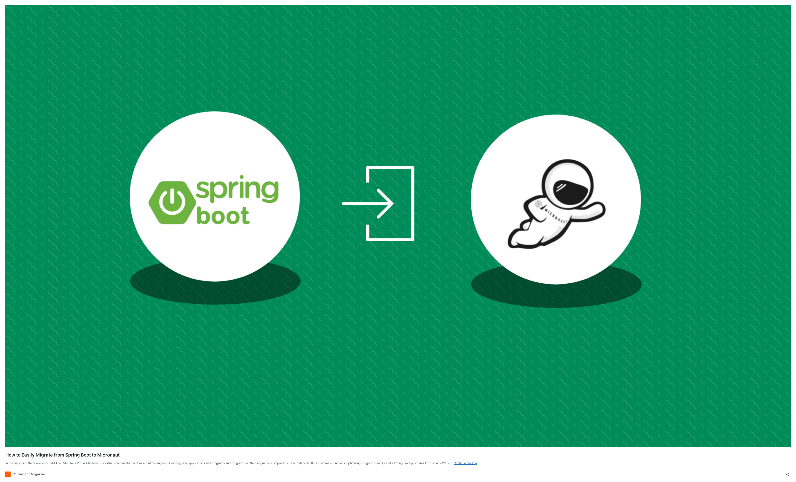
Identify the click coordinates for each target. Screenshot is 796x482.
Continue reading (465, 463)
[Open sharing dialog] (788, 473)
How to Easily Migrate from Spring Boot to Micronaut (62, 455)
